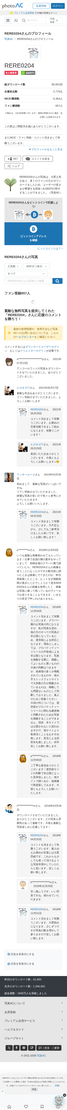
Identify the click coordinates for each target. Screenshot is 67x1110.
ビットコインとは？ (49, 248)
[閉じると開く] (2, 1091)
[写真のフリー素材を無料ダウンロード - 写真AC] (12, 6)
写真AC (8, 38)
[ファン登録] (26, 1107)
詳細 (57, 1085)
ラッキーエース (26, 474)
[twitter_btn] (9, 1048)
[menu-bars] (8, 20)
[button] (41, 6)
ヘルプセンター (25, 336)
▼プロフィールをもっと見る (46, 149)
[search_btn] (23, 20)
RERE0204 (37, 409)
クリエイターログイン (33, 350)
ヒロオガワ (23, 387)
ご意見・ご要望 (50, 1048)
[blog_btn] (32, 1048)
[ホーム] (9, 1107)
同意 (34, 1089)
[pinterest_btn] (23, 1048)
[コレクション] (42, 1107)
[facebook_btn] (16, 1048)
